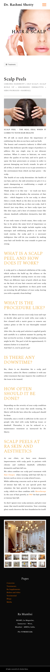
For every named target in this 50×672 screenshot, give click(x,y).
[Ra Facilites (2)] (16, 564)
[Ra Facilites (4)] (25, 564)
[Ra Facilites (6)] (33, 557)
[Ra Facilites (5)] (42, 557)
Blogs (9, 598)
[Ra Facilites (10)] (16, 557)
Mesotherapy (40, 491)
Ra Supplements (13, 589)
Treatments (11, 586)
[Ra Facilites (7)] (25, 557)
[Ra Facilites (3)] (8, 564)
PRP (31, 494)
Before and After (13, 592)
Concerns (11, 583)
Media (9, 602)
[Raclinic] (25, 537)
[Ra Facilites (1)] (33, 564)
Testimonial (12, 595)
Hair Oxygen (9, 474)
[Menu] (43, 4)
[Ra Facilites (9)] (42, 564)
